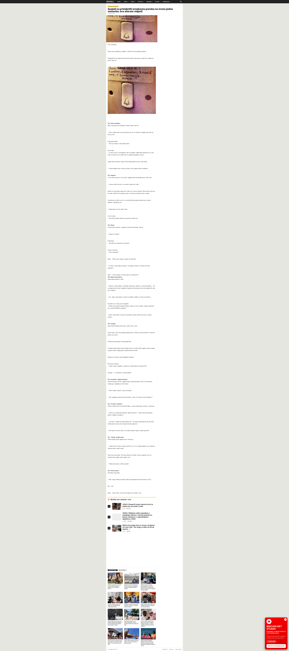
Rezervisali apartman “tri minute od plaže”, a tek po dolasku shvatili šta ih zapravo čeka (131, 623)
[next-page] (155, 570)
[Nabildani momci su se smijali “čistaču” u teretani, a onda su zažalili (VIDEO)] (131, 597)
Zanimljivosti (120, 4)
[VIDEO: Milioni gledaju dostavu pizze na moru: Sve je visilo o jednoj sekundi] (131, 633)
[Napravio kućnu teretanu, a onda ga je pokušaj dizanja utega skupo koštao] (115, 597)
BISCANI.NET (165, 649)
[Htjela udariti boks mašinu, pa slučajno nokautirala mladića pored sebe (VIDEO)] (148, 597)
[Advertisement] (132, 550)
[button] (180, 1)
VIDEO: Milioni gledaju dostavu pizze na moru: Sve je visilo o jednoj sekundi (131, 642)
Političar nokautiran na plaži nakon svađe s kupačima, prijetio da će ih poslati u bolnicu (114, 586)
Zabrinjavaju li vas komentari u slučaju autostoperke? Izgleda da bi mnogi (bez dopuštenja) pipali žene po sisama (115, 623)
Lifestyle (140, 1)
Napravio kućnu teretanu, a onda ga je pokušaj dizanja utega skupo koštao (114, 605)
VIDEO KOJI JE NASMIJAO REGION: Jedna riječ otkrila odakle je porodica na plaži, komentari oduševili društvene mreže (148, 643)
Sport (132, 1)
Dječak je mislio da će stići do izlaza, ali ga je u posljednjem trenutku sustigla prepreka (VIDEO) (131, 586)
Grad (118, 1)
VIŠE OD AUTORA (122, 570)
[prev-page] (153, 570)
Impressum (166, 1)
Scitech (157, 1)
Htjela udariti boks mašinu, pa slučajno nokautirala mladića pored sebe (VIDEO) (148, 605)
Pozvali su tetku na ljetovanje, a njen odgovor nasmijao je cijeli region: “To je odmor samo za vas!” (115, 642)
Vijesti (125, 1)
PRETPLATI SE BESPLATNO (276, 646)
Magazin (148, 1)
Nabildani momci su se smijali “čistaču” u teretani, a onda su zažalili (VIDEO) (131, 605)
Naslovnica (110, 4)
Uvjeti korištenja (178, 649)
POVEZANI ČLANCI (112, 570)
